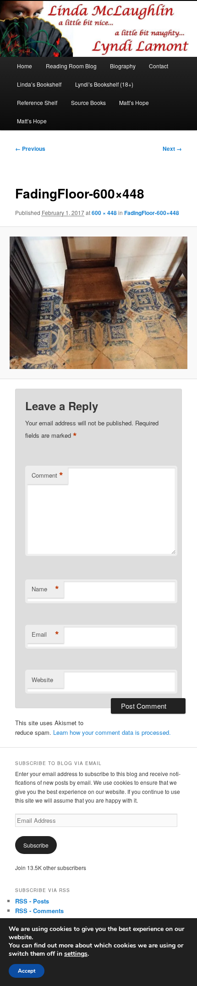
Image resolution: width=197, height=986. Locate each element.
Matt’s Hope (134, 102)
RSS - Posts (32, 901)
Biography (123, 66)
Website (42, 679)
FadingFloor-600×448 (151, 213)
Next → (172, 148)
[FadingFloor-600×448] (98, 303)
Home (24, 66)
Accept (26, 971)
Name (45, 589)
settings (76, 954)
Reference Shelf (37, 102)
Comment (47, 475)
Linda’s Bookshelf (39, 84)
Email (45, 634)
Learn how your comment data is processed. (112, 732)
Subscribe (36, 845)
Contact (158, 66)
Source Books (88, 102)
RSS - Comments (39, 910)
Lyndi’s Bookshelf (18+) (104, 84)
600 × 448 (104, 213)
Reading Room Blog (71, 66)
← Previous (30, 148)
